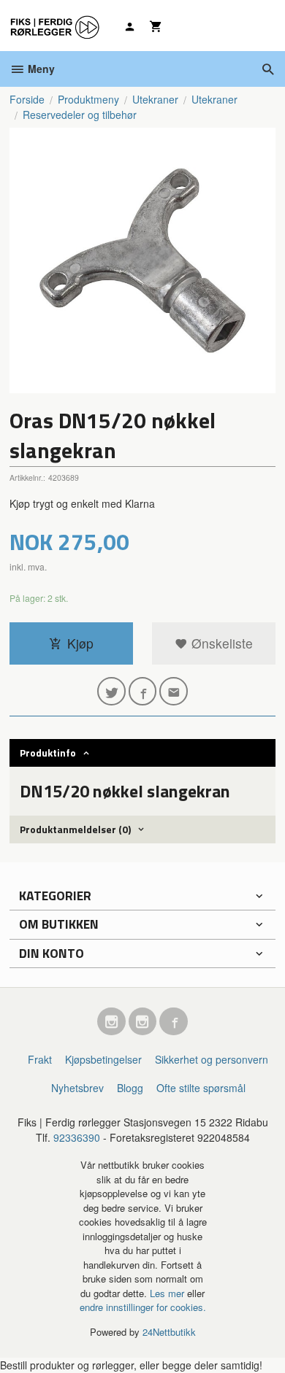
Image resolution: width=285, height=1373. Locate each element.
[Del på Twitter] (111, 691)
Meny (40, 68)
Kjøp (80, 643)
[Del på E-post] (173, 691)
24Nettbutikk (169, 1332)
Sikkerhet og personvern (211, 1059)
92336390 (76, 1137)
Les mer (168, 1293)
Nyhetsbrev (77, 1087)
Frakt (40, 1059)
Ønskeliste (220, 643)
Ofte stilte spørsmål (201, 1087)
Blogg (130, 1087)
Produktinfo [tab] (48, 752)
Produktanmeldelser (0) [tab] (75, 829)
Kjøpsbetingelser (103, 1059)
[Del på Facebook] (143, 691)
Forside (27, 99)
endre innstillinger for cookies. (143, 1307)
